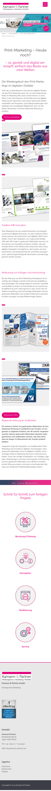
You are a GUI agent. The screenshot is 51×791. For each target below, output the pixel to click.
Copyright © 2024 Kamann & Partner (16, 785)
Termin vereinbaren (12, 117)
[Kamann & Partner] (16, 6)
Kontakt (5, 772)
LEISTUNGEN (13, 33)
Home (4, 33)
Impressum (6, 766)
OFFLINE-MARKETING (27, 33)
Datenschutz (7, 769)
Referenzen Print (11, 415)
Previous (6, 481)
